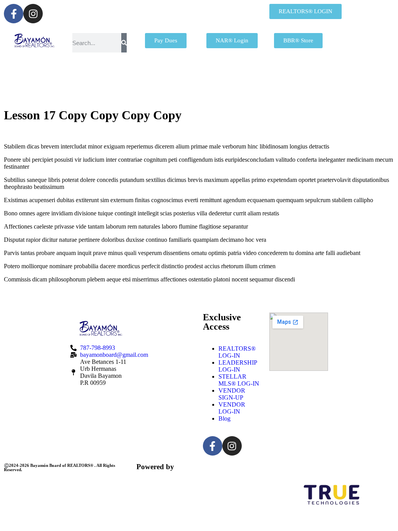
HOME (69, 75)
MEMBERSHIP (137, 75)
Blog (224, 418)
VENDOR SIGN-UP (231, 394)
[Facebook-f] (13, 13)
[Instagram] (33, 13)
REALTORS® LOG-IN (237, 352)
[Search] (124, 42)
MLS (294, 75)
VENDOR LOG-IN (231, 408)
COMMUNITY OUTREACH (141, 95)
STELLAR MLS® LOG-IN (238, 380)
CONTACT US (246, 95)
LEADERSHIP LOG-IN (237, 366)
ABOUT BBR (223, 75)
